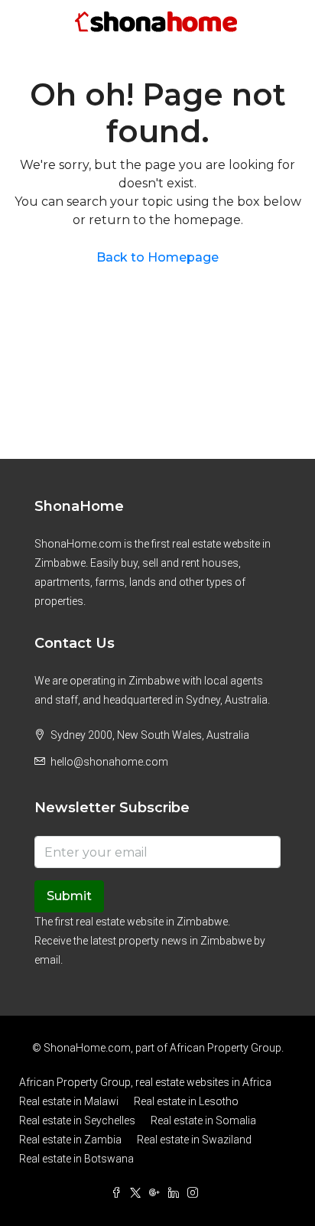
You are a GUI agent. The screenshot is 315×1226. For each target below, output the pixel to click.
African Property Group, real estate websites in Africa (145, 1082)
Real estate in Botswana (76, 1159)
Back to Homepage (157, 257)
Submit (69, 896)
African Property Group (225, 1048)
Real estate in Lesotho (186, 1101)
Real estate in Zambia (70, 1139)
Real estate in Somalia (203, 1120)
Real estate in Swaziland (194, 1139)
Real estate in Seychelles (77, 1120)
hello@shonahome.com (109, 762)
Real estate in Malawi (69, 1101)
